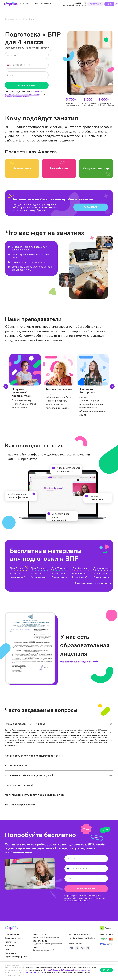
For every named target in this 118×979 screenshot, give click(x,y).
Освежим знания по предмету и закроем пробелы (29, 248)
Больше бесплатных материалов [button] (91, 583)
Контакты (9, 945)
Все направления (11, 19)
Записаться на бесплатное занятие (74, 5)
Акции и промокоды (14, 938)
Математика (37, 573)
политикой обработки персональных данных (22, 94)
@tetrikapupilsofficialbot (83, 938)
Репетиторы (10, 942)
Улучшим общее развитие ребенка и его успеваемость (32, 268)
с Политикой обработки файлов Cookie (57, 970)
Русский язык (37, 577)
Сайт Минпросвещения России (15, 973)
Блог (7, 949)
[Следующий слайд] (112, 386)
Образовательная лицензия (75, 661)
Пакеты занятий (12, 934)
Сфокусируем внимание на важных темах (31, 256)
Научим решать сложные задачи (30, 262)
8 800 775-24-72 (39, 947)
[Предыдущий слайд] (5, 386)
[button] (109, 583)
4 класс (31, 19)
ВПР (23, 19)
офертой (37, 92)
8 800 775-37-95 (39, 934)
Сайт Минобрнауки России (13, 975)
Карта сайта (10, 953)
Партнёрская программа (16, 956)
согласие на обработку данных (17, 97)
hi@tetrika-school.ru (81, 934)
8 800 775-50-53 (39, 941)
